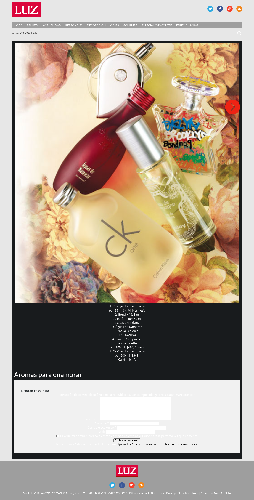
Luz (26, 9)
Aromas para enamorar (48, 374)
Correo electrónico (102, 427)
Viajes (114, 25)
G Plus (230, 9)
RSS (239, 9)
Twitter (210, 9)
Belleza (33, 25)
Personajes (74, 25)
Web (102, 432)
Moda (18, 25)
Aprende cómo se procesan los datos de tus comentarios (157, 444)
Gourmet (130, 25)
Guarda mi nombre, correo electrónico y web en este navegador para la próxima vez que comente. (129, 436)
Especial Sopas (187, 25)
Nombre (102, 423)
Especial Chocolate (157, 25)
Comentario (91, 419)
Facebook (220, 9)
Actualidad (52, 25)
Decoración (96, 25)
